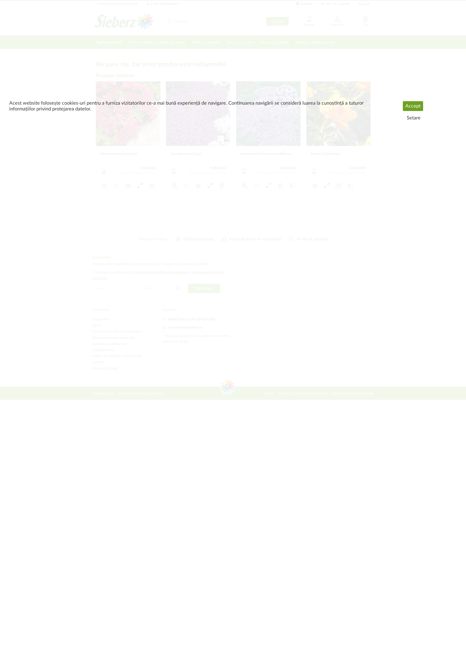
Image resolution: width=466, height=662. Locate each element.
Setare (414, 118)
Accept (413, 106)
